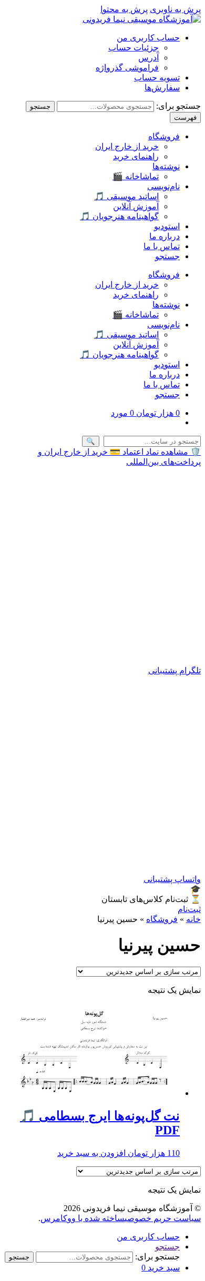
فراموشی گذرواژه (127, 67)
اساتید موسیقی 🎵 (126, 196)
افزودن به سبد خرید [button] (91, 1153)
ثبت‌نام (189, 909)
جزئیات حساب (133, 47)
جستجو (40, 106)
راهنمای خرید (136, 156)
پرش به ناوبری (175, 9)
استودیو (167, 226)
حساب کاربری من (148, 37)
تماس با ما (162, 246)
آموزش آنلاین (136, 206)
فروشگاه (164, 136)
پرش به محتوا (124, 9)
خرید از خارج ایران (127, 146)
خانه (193, 919)
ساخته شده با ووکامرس (82, 1218)
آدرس (148, 57)
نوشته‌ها (166, 166)
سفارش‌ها (162, 87)
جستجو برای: (178, 105)
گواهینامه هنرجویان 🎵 (119, 216)
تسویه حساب (157, 77)
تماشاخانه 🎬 (135, 176)
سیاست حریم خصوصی (163, 1218)
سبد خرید (160, 1267)
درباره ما (164, 236)
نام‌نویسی (163, 186)
